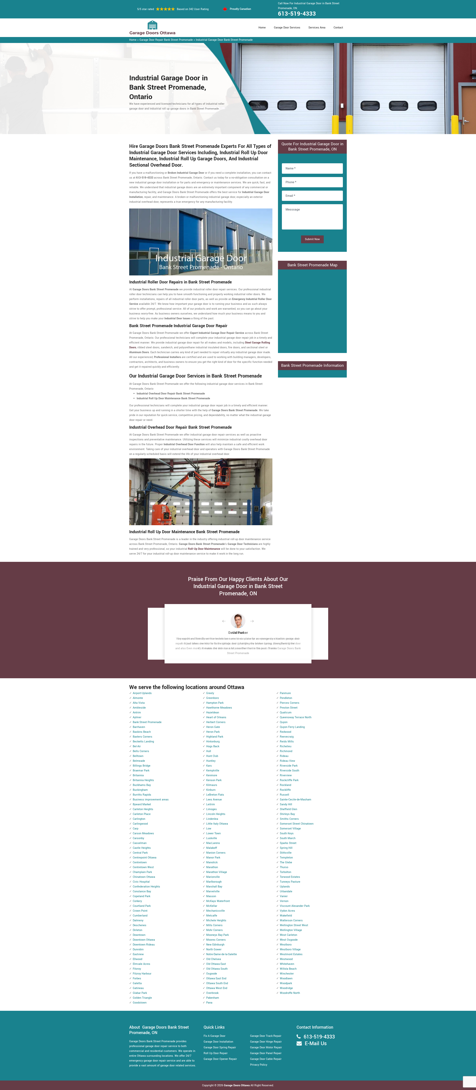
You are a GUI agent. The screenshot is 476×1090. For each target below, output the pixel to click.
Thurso (284, 867)
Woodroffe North (290, 993)
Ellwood (137, 959)
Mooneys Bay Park (217, 935)
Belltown (138, 756)
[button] (226, 621)
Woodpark (286, 983)
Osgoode (211, 974)
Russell (284, 795)
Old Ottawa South (217, 969)
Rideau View (287, 761)
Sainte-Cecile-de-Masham (295, 800)
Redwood (285, 732)
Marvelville (213, 891)
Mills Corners (214, 925)
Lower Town (213, 833)
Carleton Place (142, 814)
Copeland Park (141, 896)
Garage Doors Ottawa (237, 1085)
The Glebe (286, 862)
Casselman (140, 843)
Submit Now (312, 239)
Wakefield (286, 916)
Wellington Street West (294, 925)
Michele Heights (216, 920)
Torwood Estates (290, 877)
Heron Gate (213, 727)
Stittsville (286, 853)
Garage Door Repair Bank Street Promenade (166, 40)
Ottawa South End (217, 983)
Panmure (285, 693)
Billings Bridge (141, 766)
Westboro (286, 945)
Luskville (211, 838)
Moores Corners (216, 940)
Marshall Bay (214, 887)
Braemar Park (141, 771)
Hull (208, 751)
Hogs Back (212, 746)
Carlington (139, 819)
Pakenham (212, 998)
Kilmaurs (211, 785)
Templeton (286, 858)
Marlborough (214, 882)
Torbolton (285, 872)
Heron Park (213, 732)
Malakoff (211, 848)
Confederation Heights (146, 887)
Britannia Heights (143, 780)
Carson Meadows (143, 833)
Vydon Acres (287, 911)
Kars (209, 766)
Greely (210, 693)
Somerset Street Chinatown (296, 824)
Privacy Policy (258, 1065)
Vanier (284, 896)
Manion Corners (216, 853)
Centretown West (143, 867)
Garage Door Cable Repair (266, 1059)
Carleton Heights (143, 809)
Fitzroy (137, 969)
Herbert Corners (216, 722)
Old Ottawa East (216, 964)
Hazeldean (212, 713)
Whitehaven (287, 964)
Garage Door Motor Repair (266, 1047)
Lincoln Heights (215, 814)
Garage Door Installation (218, 1042)
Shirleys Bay (287, 814)
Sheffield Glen (288, 809)
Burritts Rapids (142, 795)
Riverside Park (289, 766)
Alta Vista (139, 703)
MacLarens (213, 843)
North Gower (213, 949)
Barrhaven (139, 727)
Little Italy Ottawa (217, 824)
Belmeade (139, 761)
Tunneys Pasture (290, 882)
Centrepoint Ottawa (144, 858)
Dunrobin (138, 949)
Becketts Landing (143, 742)
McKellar (211, 906)
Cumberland (140, 916)
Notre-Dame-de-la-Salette (221, 954)
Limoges (211, 809)
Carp (135, 829)
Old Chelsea (213, 959)
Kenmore (211, 775)
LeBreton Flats (215, 795)
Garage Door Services (287, 28)
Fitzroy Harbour (142, 974)
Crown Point (140, 911)
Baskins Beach (142, 732)
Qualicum (286, 713)
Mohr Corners (214, 930)
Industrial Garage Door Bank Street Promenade (224, 40)
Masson (211, 896)
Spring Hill (286, 848)
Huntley (211, 761)
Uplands (285, 887)
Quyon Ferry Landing (292, 727)
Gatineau (138, 988)
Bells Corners (141, 751)
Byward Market (142, 804)
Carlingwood (140, 824)
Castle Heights (142, 848)
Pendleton (286, 698)
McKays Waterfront (218, 901)
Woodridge (286, 988)
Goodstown (140, 1003)
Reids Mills (287, 742)
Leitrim (210, 804)
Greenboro (212, 698)
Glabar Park (140, 993)
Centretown (140, 862)
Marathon (212, 867)
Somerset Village (290, 829)
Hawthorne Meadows (219, 708)
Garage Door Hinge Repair (266, 1042)
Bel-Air (137, 746)
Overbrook (212, 993)
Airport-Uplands (142, 693)
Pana (209, 1003)
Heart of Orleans (216, 717)
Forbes (137, 978)
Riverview (286, 775)
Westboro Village (290, 949)
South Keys (287, 833)
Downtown (139, 935)
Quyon (283, 722)
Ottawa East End (216, 978)
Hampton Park (214, 703)
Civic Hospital (141, 882)
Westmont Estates (291, 954)
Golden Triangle (142, 998)
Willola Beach (288, 969)
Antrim (137, 713)
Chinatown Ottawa (144, 877)
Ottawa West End (216, 988)
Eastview (138, 954)
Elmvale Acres (141, 964)
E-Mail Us (316, 1043)
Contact (338, 28)
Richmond (286, 751)
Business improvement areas (151, 800)
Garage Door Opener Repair (220, 1059)
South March (287, 838)
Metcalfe (211, 916)
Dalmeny (138, 920)
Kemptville (212, 771)
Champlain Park (142, 872)
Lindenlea (212, 819)
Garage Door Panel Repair (266, 1053)
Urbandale (286, 891)
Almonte (138, 698)
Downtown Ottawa (144, 940)
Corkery (137, 901)
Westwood (286, 959)
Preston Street (289, 708)
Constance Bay (142, 891)
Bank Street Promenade (147, 722)
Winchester (287, 974)
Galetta (137, 983)
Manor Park (213, 858)
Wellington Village (291, 930)
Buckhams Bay (142, 785)
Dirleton (137, 930)
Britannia (138, 775)
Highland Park (214, 737)
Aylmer (137, 717)
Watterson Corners (291, 920)
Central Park (140, 853)
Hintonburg (213, 742)
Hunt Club (212, 756)
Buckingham (140, 790)
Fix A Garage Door (214, 1036)
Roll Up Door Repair (216, 1053)
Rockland (285, 785)
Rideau (284, 756)
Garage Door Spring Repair (220, 1047)
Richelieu (285, 746)
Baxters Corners (142, 737)
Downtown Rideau (144, 945)
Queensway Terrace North (295, 717)
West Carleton (288, 935)
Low (208, 829)
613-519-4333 (297, 14)
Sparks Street (288, 843)
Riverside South (289, 771)
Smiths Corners (289, 819)
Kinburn (211, 790)
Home (262, 28)
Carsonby (138, 838)
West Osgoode (289, 940)
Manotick (212, 862)
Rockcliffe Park (289, 780)
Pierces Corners (289, 703)
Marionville (213, 877)
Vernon (284, 901)
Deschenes (139, 925)
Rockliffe (285, 790)
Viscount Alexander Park (295, 906)
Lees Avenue (214, 800)
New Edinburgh (215, 945)
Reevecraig (287, 737)
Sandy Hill (286, 804)
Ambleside (139, 708)
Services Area (316, 28)
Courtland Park (142, 906)
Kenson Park (213, 780)
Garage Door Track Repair (265, 1036)
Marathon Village (216, 872)
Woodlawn (286, 978)
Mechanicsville (215, 911)
